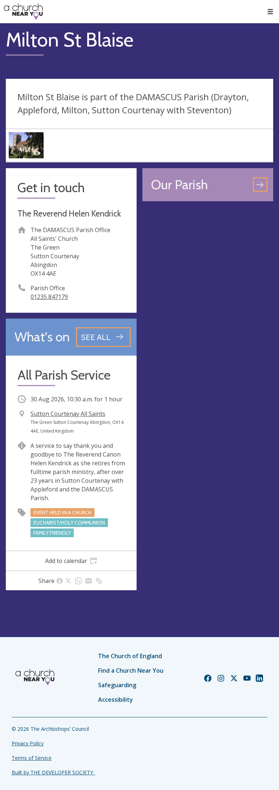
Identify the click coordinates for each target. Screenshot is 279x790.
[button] (270, 11)
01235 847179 (49, 297)
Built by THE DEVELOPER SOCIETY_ (53, 772)
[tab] (71, 560)
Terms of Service (32, 757)
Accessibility (115, 700)
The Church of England (130, 656)
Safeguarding (117, 685)
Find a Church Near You (130, 670)
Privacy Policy (28, 743)
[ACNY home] (23, 12)
